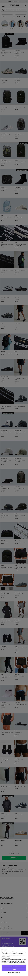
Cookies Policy (6, 958)
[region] (14, 961)
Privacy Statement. (19, 962)
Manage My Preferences (14, 972)
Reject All (14, 969)
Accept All (14, 966)
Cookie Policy (8, 962)
